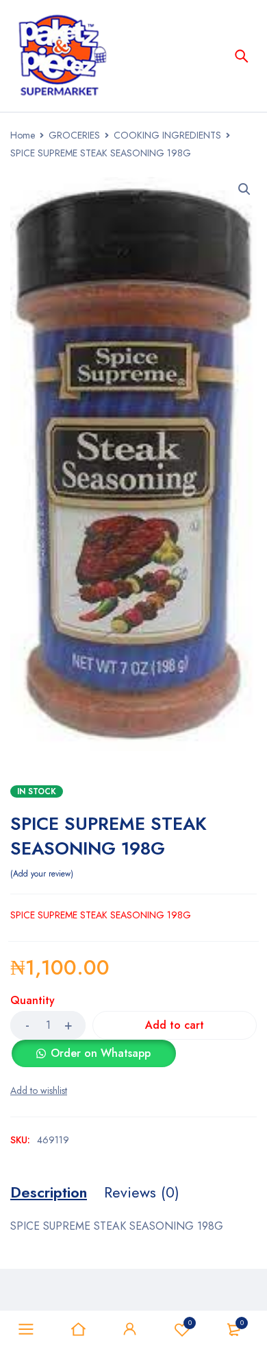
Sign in (130, 1329)
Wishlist (190, 1323)
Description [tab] (48, 1192)
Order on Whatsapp (101, 1053)
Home (22, 135)
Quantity (32, 1001)
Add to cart (174, 1025)
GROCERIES (74, 135)
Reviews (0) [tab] (141, 1192)
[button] (244, 189)
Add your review (42, 874)
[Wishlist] (38, 1090)
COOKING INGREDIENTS (167, 135)
